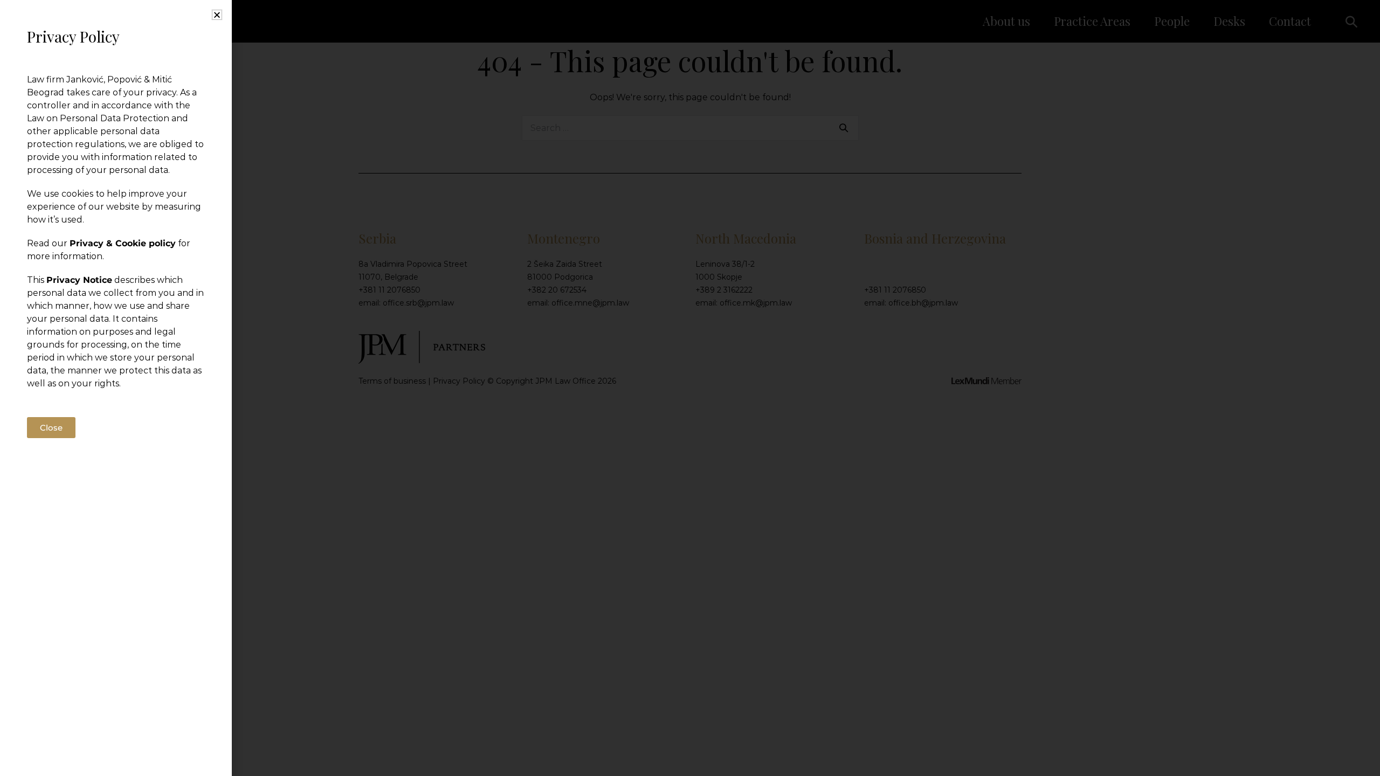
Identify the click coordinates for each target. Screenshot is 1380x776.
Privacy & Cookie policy (123, 243)
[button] (217, 15)
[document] (690, 388)
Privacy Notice (79, 280)
